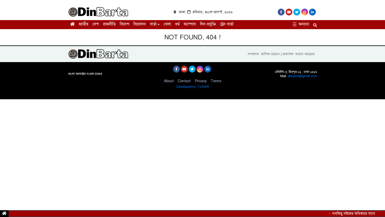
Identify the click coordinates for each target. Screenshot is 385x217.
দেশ (95, 24)
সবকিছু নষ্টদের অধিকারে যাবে (352, 213)
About (169, 81)
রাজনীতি (109, 24)
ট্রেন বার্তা (227, 24)
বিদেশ (124, 24)
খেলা (167, 24)
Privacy (201, 81)
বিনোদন (139, 24)
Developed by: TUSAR (192, 87)
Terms (216, 81)
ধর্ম (177, 24)
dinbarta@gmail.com (302, 76)
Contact (184, 81)
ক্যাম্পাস (190, 24)
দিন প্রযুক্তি (208, 24)
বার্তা (153, 24)
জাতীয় (83, 24)
